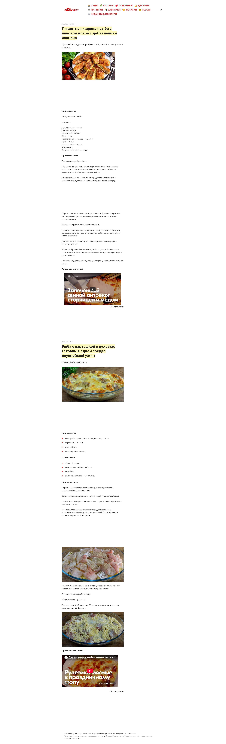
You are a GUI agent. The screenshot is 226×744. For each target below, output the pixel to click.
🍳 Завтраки (112, 9)
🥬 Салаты (107, 5)
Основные (65, 24)
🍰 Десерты (141, 5)
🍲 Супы (93, 5)
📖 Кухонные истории (102, 14)
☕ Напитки (95, 9)
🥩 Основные (124, 5)
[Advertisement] (93, 94)
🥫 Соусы (145, 9)
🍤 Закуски (129, 9)
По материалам (117, 307)
